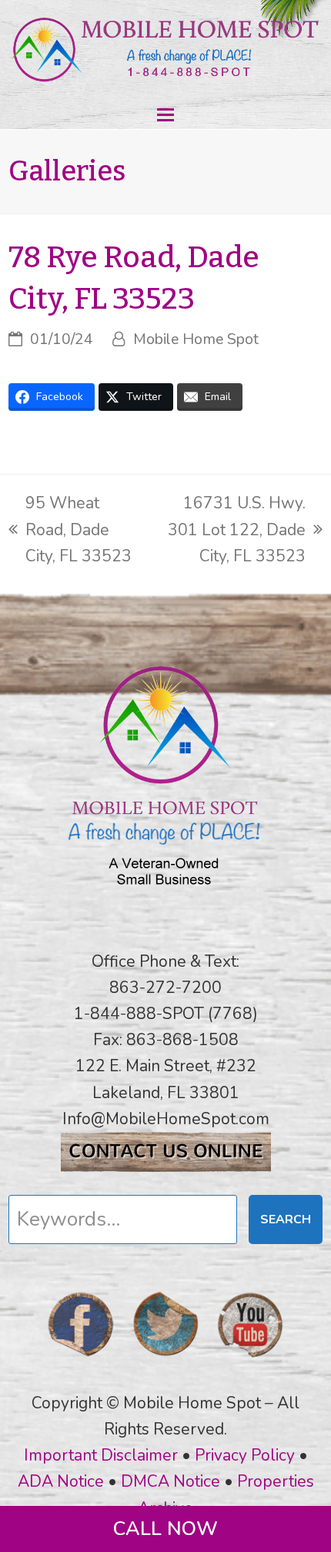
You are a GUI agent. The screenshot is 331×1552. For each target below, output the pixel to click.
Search (285, 1219)
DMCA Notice (170, 1481)
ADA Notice (61, 1481)
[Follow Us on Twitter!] (165, 1361)
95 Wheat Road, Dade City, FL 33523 (70, 530)
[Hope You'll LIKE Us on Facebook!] (80, 1361)
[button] (165, 114)
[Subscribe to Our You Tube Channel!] (250, 1361)
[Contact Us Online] (166, 1166)
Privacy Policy (245, 1455)
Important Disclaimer (101, 1455)
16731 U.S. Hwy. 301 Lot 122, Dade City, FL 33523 (228, 530)
